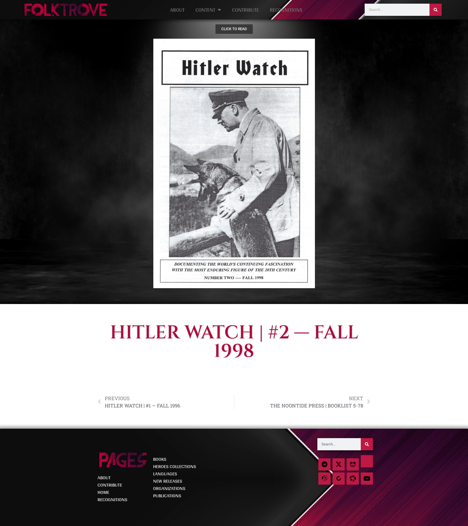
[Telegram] (324, 464)
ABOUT (177, 10)
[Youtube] (367, 478)
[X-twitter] (338, 464)
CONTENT (205, 10)
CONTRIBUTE (245, 10)
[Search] (435, 10)
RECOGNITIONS (286, 10)
